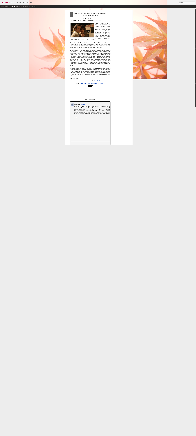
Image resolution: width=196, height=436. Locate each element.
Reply (75, 117)
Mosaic (18, 6)
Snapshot (27, 6)
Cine (89, 83)
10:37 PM (82, 104)
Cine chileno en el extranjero (98, 83)
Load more (90, 143)
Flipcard (7, 6)
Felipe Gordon (97, 81)
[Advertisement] (119, 36)
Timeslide (33, 6)
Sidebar (22, 6)
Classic (2, 6)
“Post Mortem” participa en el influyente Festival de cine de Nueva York (90, 14)
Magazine (12, 6)
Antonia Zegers (83, 83)
